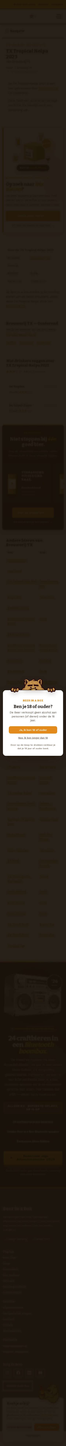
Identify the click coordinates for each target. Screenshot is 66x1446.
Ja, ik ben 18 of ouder (33, 729)
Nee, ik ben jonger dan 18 (33, 738)
